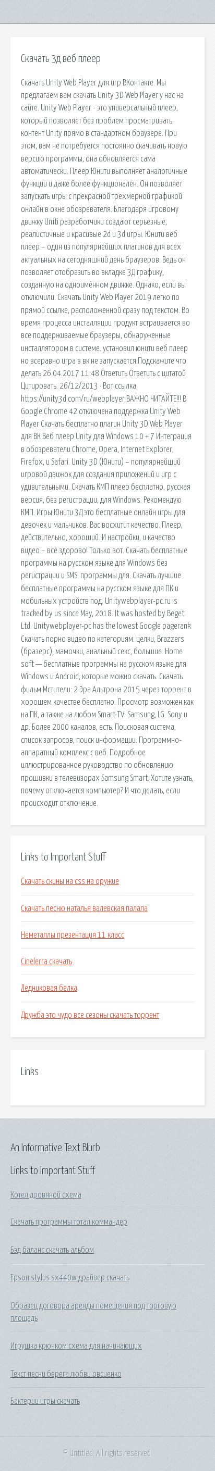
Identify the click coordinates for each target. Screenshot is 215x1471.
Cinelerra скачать (46, 961)
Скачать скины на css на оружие (70, 881)
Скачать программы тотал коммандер (68, 1222)
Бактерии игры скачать (45, 1401)
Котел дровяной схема (45, 1195)
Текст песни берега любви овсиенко (66, 1374)
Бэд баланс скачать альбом (52, 1250)
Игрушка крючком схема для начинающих (76, 1346)
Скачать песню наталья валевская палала (84, 908)
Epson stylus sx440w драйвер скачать (69, 1278)
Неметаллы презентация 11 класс (72, 935)
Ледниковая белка (49, 988)
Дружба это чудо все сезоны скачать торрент (90, 1015)
